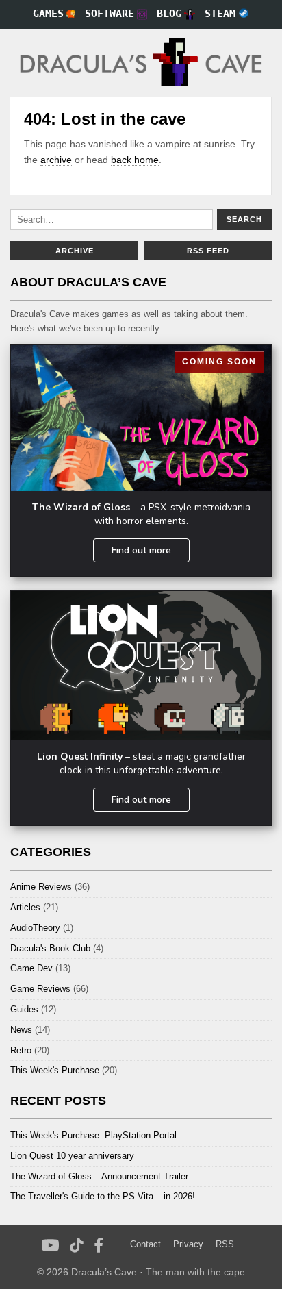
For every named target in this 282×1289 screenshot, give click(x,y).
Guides (24, 1009)
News (21, 1030)
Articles (25, 907)
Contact (145, 1244)
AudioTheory (35, 928)
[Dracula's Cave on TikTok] (77, 1245)
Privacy (188, 1244)
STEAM (220, 14)
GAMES (48, 14)
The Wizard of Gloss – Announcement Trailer (99, 1176)
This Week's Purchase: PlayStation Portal (93, 1135)
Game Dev (31, 968)
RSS (225, 1244)
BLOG (169, 14)
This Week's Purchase (54, 1070)
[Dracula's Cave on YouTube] (50, 1245)
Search (244, 219)
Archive (74, 251)
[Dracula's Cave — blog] (140, 63)
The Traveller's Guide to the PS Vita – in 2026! (102, 1196)
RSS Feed (208, 251)
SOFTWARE (109, 14)
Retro (20, 1050)
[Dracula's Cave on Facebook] (98, 1245)
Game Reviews (40, 989)
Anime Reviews (41, 886)
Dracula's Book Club (50, 948)
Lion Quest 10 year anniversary (72, 1156)
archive (56, 159)
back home (135, 159)
